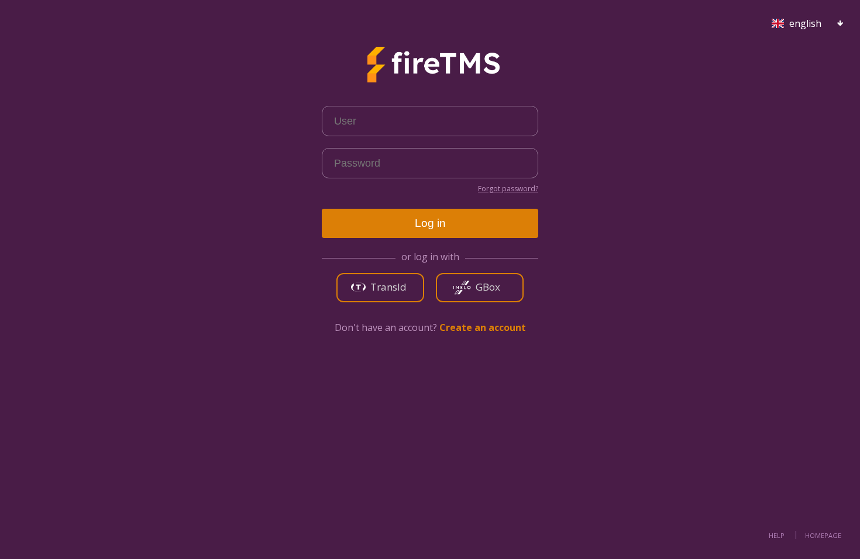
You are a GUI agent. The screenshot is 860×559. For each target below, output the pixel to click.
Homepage (823, 535)
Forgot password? (508, 189)
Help (777, 535)
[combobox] (798, 21)
